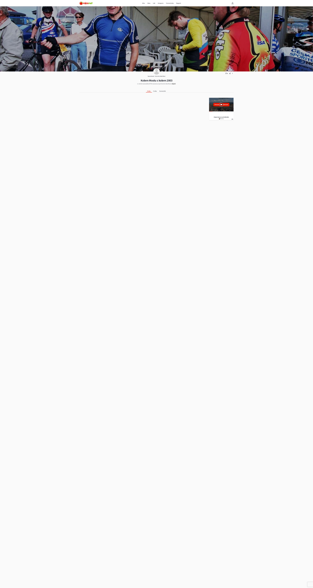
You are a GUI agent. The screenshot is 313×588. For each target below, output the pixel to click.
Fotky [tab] (149, 91)
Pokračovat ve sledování (221, 104)
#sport (174, 84)
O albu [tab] (155, 91)
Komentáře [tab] (162, 91)
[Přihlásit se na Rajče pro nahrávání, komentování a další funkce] (233, 3)
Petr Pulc (222, 118)
